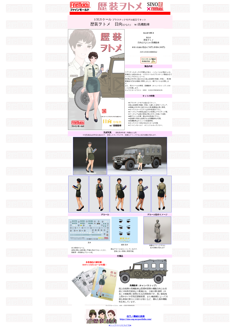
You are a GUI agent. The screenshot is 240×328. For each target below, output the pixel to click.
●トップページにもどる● (120, 325)
